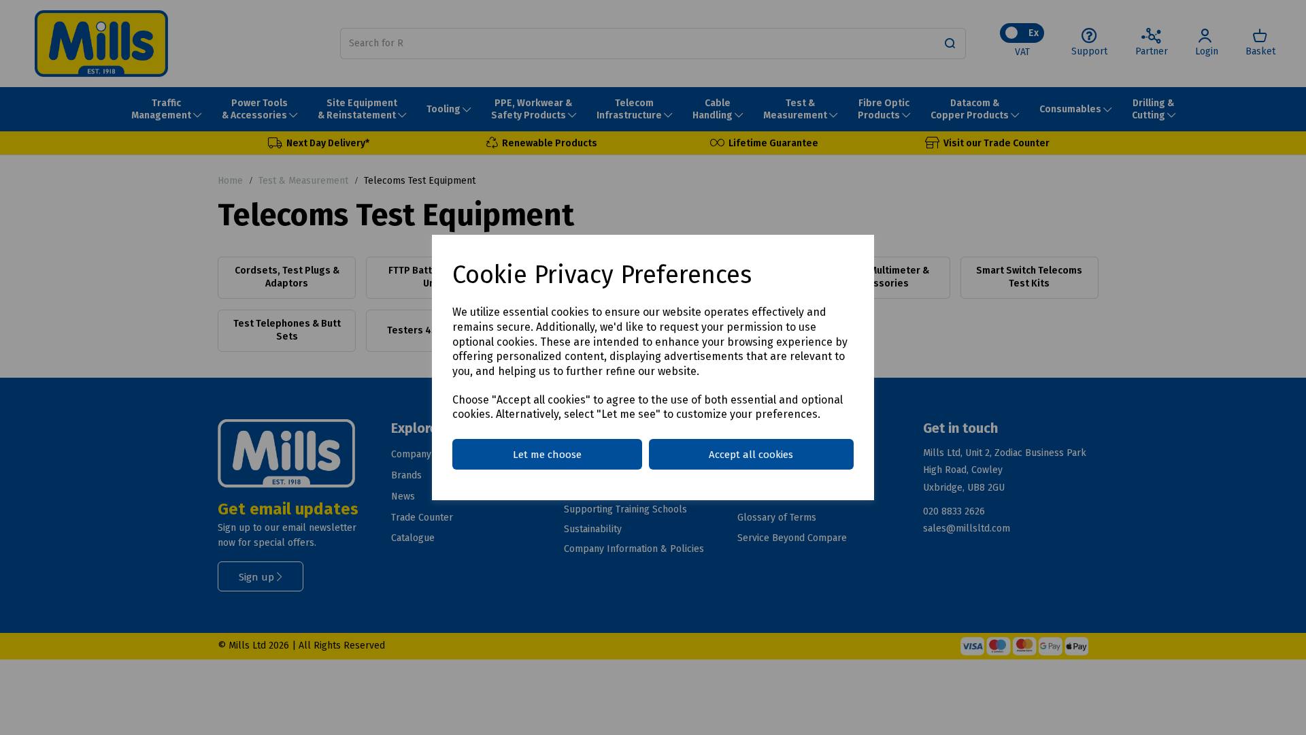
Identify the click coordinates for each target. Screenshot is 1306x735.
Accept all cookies (751, 454)
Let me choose (547, 454)
